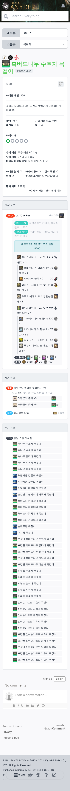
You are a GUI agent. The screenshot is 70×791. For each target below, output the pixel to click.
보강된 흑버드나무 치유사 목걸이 (36, 558)
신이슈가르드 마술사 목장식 (33, 628)
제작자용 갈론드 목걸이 (30, 482)
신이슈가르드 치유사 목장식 (33, 621)
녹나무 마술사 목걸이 (29, 469)
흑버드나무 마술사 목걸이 (32, 520)
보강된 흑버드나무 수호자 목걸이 (36, 539)
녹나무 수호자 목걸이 (29, 443)
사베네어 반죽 (31, 278)
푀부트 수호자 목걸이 (29, 571)
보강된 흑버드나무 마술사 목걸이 (36, 564)
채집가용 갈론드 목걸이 (30, 475)
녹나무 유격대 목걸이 (29, 456)
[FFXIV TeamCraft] (4, 57)
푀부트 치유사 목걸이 (29, 590)
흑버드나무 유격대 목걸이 (32, 507)
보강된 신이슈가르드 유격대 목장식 (37, 647)
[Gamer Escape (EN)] (16, 57)
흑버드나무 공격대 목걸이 (32, 501)
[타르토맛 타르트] (10, 57)
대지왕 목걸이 (25, 532)
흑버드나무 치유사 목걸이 (32, 513)
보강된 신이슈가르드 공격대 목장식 (37, 640)
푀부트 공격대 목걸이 (29, 577)
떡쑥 (26, 340)
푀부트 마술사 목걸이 (29, 596)
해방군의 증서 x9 (27, 404)
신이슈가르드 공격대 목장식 (33, 609)
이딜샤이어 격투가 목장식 (32, 488)
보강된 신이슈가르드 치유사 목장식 (37, 653)
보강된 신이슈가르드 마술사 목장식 (37, 659)
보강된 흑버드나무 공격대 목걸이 (36, 545)
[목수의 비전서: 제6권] (61, 215)
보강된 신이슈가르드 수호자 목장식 (37, 634)
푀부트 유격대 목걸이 (29, 583)
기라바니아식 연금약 (35, 318)
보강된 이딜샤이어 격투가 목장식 (36, 494)
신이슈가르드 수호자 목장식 (33, 602)
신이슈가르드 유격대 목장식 (33, 615)
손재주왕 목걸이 (26, 526)
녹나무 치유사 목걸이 (29, 462)
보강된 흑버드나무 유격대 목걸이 (36, 551)
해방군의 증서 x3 (27, 398)
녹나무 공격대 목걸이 (29, 450)
